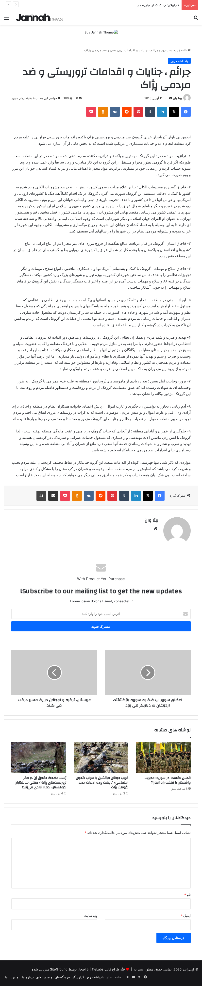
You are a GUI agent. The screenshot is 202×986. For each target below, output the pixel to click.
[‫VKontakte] (115, 112)
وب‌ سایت (90, 916)
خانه (184, 50)
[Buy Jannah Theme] (101, 32)
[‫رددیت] (127, 112)
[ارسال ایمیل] (170, 98)
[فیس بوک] (186, 112)
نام (187, 895)
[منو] (6, 19)
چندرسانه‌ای (44, 977)
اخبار (109, 977)
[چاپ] (41, 496)
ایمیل (186, 916)
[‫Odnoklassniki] (103, 112)
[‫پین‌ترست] (138, 112)
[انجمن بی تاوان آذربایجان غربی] (39, 17)
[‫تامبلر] (150, 112)
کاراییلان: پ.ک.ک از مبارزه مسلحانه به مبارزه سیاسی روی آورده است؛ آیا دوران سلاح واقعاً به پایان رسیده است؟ (101, 5)
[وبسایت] (155, 529)
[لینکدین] (162, 112)
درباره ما (28, 977)
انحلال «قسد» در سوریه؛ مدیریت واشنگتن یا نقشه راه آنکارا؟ (168, 780)
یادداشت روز (169, 50)
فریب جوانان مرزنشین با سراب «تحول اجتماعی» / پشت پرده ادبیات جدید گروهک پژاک (102, 782)
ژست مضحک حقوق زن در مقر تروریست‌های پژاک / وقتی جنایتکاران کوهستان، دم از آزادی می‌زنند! (40, 782)
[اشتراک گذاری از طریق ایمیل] (53, 496)
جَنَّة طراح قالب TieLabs (108, 969)
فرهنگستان (62, 977)
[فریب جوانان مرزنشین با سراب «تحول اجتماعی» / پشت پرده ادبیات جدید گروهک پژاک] (101, 757)
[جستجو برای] (195, 19)
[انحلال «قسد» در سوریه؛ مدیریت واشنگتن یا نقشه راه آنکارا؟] (163, 757)
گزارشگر (78, 977)
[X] (174, 112)
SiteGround (58, 969)
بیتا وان (177, 98)
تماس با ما (12, 977)
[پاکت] (91, 112)
